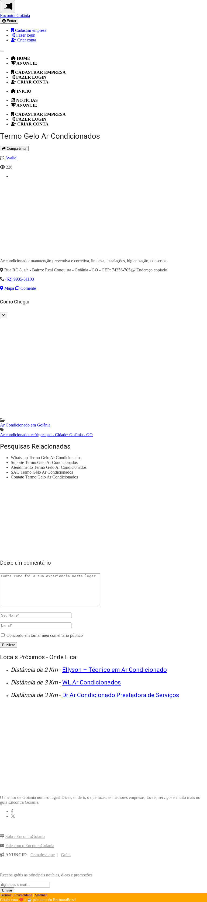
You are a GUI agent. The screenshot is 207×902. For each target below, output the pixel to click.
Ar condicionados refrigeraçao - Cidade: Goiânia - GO (46, 434)
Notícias (26, 100)
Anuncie (26, 63)
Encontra (15, 15)
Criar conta (26, 40)
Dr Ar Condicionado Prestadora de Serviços (120, 695)
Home (23, 58)
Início (23, 91)
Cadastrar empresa (30, 30)
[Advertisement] (109, 216)
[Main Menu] (7, 6)
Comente (27, 288)
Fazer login (25, 35)
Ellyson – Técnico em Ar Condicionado (114, 669)
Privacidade (23, 895)
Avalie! (11, 158)
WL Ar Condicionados (91, 682)
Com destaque (42, 854)
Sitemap (41, 895)
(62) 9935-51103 (19, 279)
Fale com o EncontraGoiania (29, 845)
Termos (5, 895)
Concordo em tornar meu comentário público (44, 635)
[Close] (3, 315)
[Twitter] (13, 816)
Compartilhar (16, 148)
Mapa (9, 288)
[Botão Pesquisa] (2, 50)
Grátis (66, 854)
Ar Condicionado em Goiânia (25, 425)
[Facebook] (12, 811)
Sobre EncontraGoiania (25, 836)
